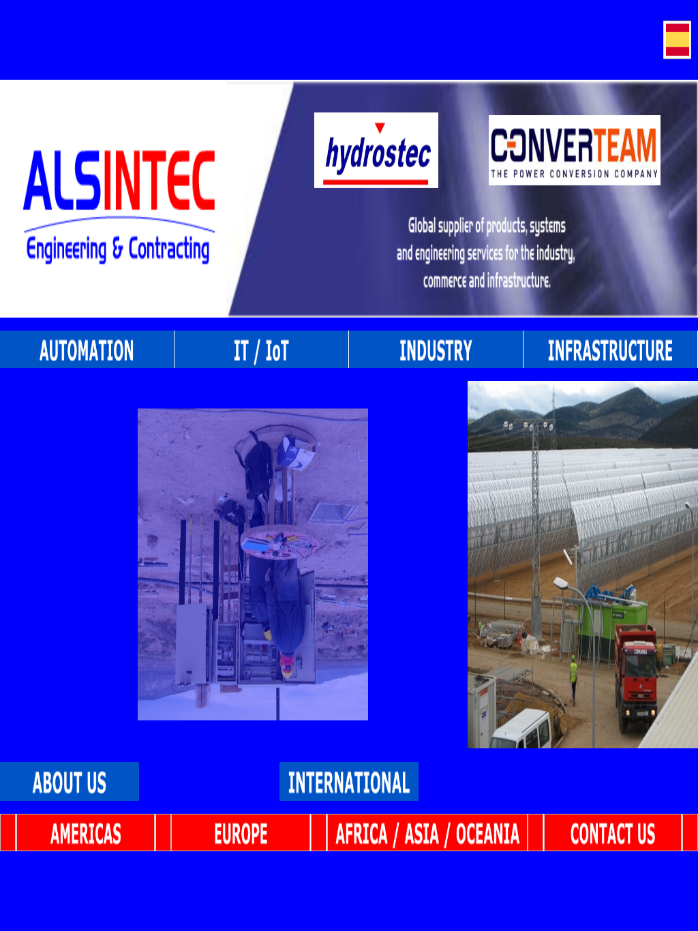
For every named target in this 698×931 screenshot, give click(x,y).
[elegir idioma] (677, 39)
